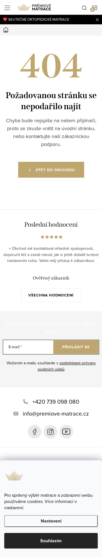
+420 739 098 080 (55, 401)
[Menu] (7, 7)
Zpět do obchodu (55, 170)
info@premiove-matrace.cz (56, 413)
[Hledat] (84, 7)
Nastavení (51, 521)
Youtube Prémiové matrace (66, 431)
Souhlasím (51, 540)
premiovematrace (50, 431)
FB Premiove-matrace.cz (34, 431)
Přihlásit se (76, 347)
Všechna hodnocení (51, 295)
